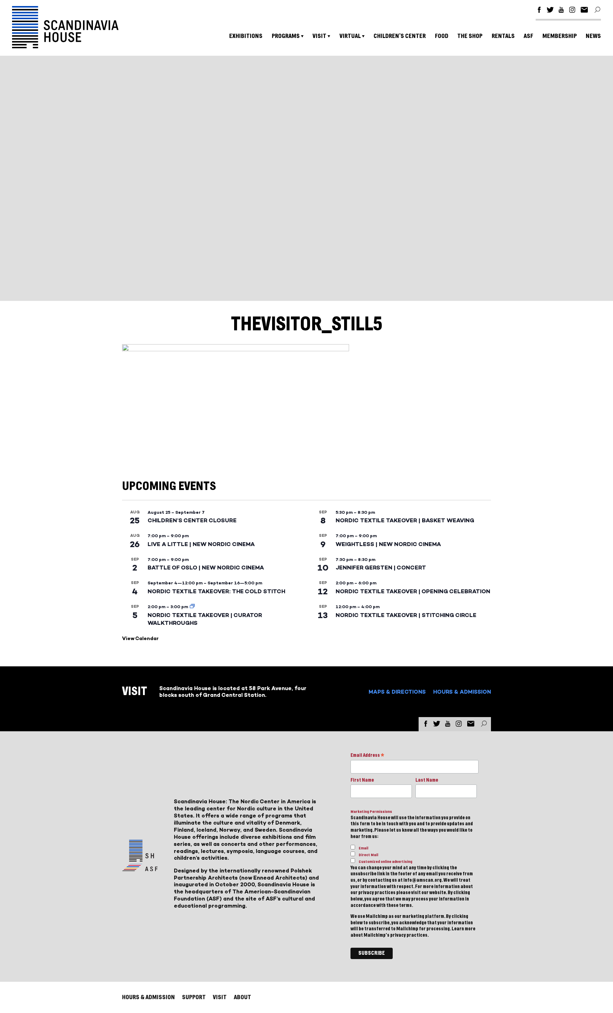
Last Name (426, 780)
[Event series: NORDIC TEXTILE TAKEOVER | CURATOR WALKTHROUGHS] (192, 606)
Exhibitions (246, 36)
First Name (362, 780)
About (242, 997)
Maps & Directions (397, 691)
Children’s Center (400, 36)
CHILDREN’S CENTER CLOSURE (192, 520)
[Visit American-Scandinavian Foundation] (140, 868)
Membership (559, 36)
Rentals (503, 36)
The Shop (469, 36)
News (593, 36)
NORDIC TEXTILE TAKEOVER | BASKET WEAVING (405, 520)
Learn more (463, 928)
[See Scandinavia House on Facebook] (539, 11)
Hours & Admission (462, 691)
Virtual (350, 36)
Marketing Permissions (371, 812)
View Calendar (140, 638)
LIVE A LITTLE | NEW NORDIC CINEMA (201, 544)
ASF (528, 36)
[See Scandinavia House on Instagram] (572, 11)
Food (441, 36)
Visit (319, 36)
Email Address (367, 756)
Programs (286, 36)
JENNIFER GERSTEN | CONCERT (381, 567)
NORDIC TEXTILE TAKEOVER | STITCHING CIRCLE (406, 615)
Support (194, 997)
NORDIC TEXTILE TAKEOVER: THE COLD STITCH (216, 591)
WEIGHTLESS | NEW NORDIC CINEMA (388, 544)
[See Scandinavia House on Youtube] (561, 11)
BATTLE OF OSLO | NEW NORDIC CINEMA (206, 567)
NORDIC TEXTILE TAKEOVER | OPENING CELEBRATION (413, 591)
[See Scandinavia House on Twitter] (550, 11)
